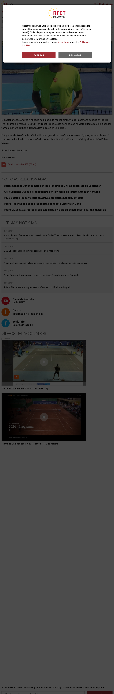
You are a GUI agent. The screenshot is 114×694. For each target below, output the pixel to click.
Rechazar (75, 55)
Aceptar (39, 55)
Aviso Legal (63, 42)
